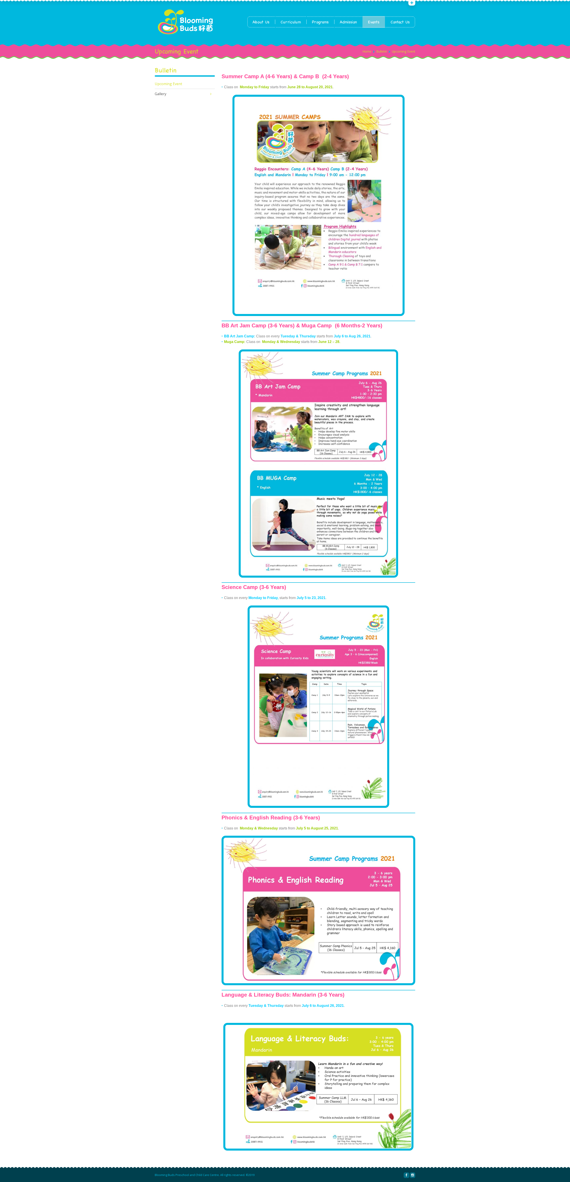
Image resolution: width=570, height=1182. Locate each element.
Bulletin (381, 51)
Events (373, 22)
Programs (320, 22)
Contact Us (400, 22)
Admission (348, 22)
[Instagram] (412, 1175)
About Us (260, 22)
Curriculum (291, 22)
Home (366, 51)
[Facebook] (406, 1175)
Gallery (160, 93)
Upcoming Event (168, 83)
